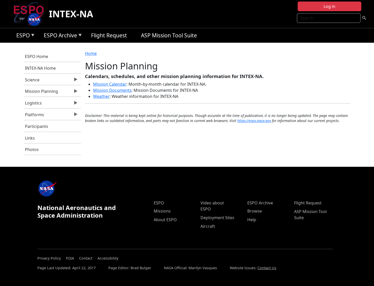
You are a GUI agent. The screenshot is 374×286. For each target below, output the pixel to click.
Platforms (34, 116)
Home (91, 53)
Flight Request (109, 35)
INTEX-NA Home (40, 68)
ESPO (22, 36)
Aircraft (207, 226)
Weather (101, 96)
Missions (162, 211)
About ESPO (165, 219)
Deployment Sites (217, 217)
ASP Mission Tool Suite (169, 35)
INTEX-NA (71, 14)
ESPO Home (36, 56)
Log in (329, 6)
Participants (36, 126)
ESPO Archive (59, 36)
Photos (32, 149)
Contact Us (266, 267)
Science (32, 81)
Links (30, 138)
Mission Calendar (109, 84)
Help (251, 219)
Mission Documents (112, 90)
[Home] (30, 14)
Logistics (33, 104)
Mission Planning (41, 92)
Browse (254, 211)
